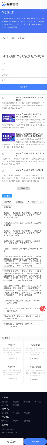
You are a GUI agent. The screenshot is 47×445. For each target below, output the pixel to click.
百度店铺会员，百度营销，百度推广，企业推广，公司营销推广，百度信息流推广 (21, 242)
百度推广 (4, 421)
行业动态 (16, 413)
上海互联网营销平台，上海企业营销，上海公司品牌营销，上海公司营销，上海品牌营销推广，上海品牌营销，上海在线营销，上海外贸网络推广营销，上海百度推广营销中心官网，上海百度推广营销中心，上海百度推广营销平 (22, 261)
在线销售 (16, 402)
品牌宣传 (4, 402)
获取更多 (35, 379)
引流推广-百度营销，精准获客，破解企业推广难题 (22, 250)
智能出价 (7, 202)
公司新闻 (4, 413)
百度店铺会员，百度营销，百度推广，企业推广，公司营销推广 (21, 302)
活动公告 (27, 413)
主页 (12, 38)
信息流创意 (20, 38)
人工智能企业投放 (35, 202)
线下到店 (38, 402)
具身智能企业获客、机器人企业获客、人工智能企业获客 (22, 224)
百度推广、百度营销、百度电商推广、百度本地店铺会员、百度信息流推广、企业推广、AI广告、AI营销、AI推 (22, 215)
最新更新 (27, 421)
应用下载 (4, 405)
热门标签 (16, 421)
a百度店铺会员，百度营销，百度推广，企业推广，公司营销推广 (21, 317)
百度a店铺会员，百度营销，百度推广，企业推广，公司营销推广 (21, 310)
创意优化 (19, 202)
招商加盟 (16, 405)
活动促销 (27, 402)
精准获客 (7, 207)
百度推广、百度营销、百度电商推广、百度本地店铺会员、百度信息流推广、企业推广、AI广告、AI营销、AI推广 (22, 233)
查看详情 (12, 358)
